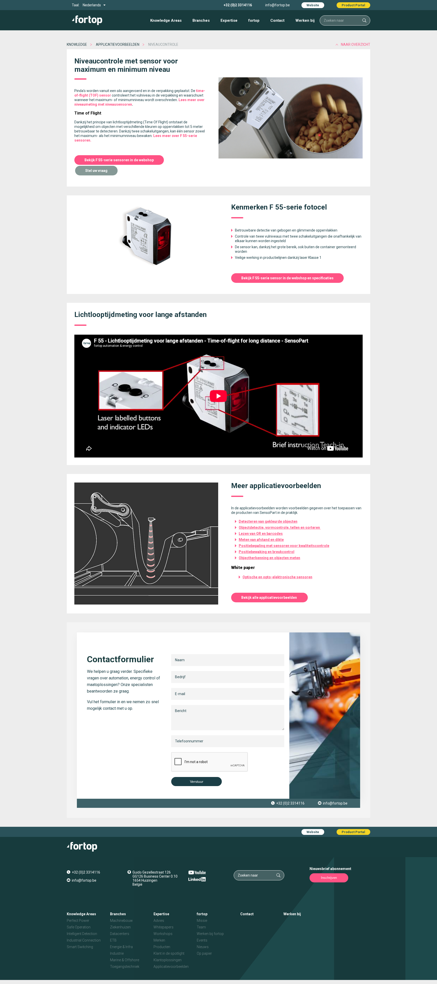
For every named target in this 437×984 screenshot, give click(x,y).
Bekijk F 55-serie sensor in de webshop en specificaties (287, 278)
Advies (159, 921)
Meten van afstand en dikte (261, 540)
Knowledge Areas (166, 20)
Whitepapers (163, 927)
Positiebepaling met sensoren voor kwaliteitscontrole (284, 546)
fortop (253, 20)
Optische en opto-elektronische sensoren (277, 577)
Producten (162, 947)
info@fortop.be (277, 5)
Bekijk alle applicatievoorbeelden (269, 598)
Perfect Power (78, 921)
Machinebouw (121, 921)
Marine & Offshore (124, 960)
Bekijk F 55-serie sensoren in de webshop (119, 160)
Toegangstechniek (124, 967)
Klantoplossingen (168, 960)
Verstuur (196, 782)
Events (202, 940)
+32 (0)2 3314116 (238, 5)
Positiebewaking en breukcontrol (266, 552)
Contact (277, 20)
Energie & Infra (121, 947)
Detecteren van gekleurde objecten (268, 521)
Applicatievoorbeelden (117, 44)
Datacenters (119, 934)
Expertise (229, 20)
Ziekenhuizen (120, 927)
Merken (159, 940)
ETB (113, 940)
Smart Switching (80, 947)
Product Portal (353, 5)
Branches (201, 20)
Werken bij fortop (210, 934)
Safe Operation (79, 927)
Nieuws (203, 947)
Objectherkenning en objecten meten (269, 558)
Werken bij (305, 20)
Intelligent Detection (82, 934)
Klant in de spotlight (169, 953)
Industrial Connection (84, 940)
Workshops (163, 934)
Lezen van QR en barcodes (261, 534)
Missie (202, 921)
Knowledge (77, 44)
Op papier (204, 953)
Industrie (117, 953)
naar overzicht (355, 44)
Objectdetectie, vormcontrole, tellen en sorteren (280, 527)
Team (201, 927)
